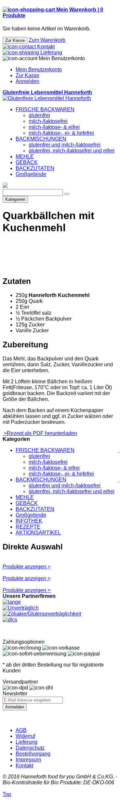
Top (7, 794)
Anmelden (27, 81)
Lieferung (26, 742)
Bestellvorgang (33, 754)
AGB (21, 730)
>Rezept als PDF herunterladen (40, 433)
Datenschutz (30, 748)
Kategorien (15, 199)
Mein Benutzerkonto (39, 69)
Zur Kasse (27, 75)
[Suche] (66, 194)
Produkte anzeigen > (26, 566)
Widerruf (25, 736)
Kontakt (24, 765)
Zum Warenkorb (47, 40)
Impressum (28, 759)
